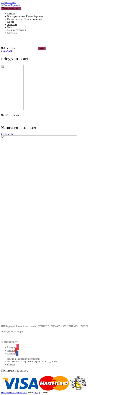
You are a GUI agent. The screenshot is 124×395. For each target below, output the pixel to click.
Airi (36, 392)
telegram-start (7, 134)
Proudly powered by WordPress (14, 392)
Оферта (11, 364)
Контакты (12, 32)
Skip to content (8, 2)
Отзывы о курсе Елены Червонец (24, 19)
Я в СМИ (12, 24)
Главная (11, 13)
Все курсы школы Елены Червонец (25, 16)
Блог (9, 27)
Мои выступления (16, 30)
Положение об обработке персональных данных (32, 361)
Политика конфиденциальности (23, 359)
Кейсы (10, 21)
